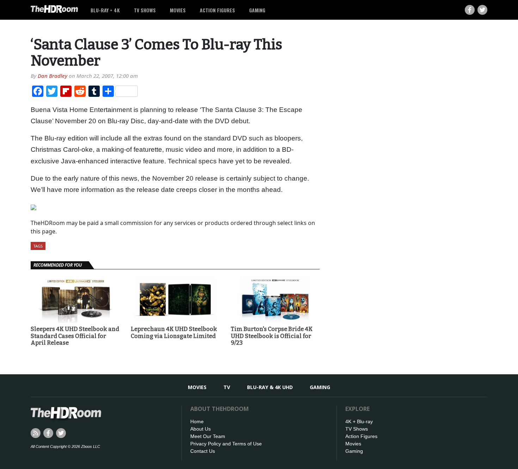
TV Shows (145, 10)
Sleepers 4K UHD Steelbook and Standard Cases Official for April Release (75, 336)
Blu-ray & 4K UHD (270, 387)
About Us (200, 429)
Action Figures (217, 10)
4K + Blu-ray (359, 421)
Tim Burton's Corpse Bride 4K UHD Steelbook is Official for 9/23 (272, 336)
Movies (178, 10)
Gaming (257, 10)
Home (197, 421)
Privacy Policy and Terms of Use (226, 443)
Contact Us (202, 451)
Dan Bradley (52, 75)
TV (226, 387)
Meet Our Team (207, 436)
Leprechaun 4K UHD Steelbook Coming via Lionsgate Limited (174, 332)
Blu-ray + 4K (105, 10)
